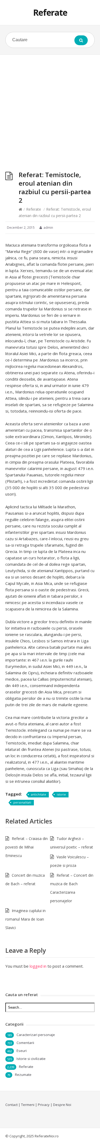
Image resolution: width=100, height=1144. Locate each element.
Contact (11, 1104)
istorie (61, 794)
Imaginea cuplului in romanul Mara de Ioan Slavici (25, 919)
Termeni (27, 1104)
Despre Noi (62, 1104)
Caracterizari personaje (36, 1034)
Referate (50, 12)
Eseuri (22, 1050)
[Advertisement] (50, 107)
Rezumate (23, 1074)
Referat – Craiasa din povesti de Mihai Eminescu (26, 847)
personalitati (22, 802)
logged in (38, 966)
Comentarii (25, 1042)
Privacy (44, 1104)
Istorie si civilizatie (31, 1058)
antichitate (38, 794)
